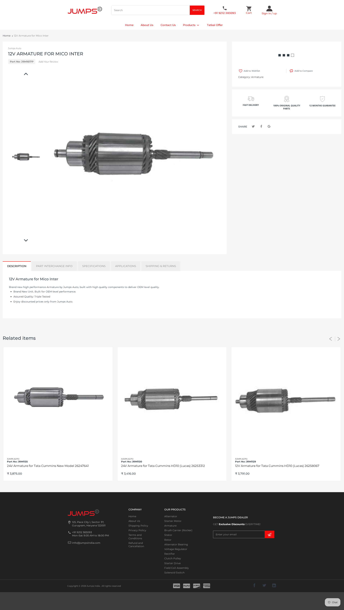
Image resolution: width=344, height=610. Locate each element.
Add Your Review (48, 61)
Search (197, 10)
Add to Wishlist (252, 70)
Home (6, 35)
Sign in (266, 13)
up (275, 13)
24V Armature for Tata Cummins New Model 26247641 (48, 466)
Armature (257, 77)
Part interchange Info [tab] (54, 266)
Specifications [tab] (94, 266)
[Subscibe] (269, 534)
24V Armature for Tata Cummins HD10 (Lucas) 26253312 (163, 466)
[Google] (269, 126)
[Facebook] (261, 126)
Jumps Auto (14, 48)
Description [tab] (16, 266)
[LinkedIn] (274, 585)
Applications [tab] (125, 266)
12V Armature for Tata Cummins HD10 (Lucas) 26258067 (277, 466)
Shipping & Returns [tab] (161, 266)
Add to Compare (304, 70)
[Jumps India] (84, 10)
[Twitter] (253, 126)
